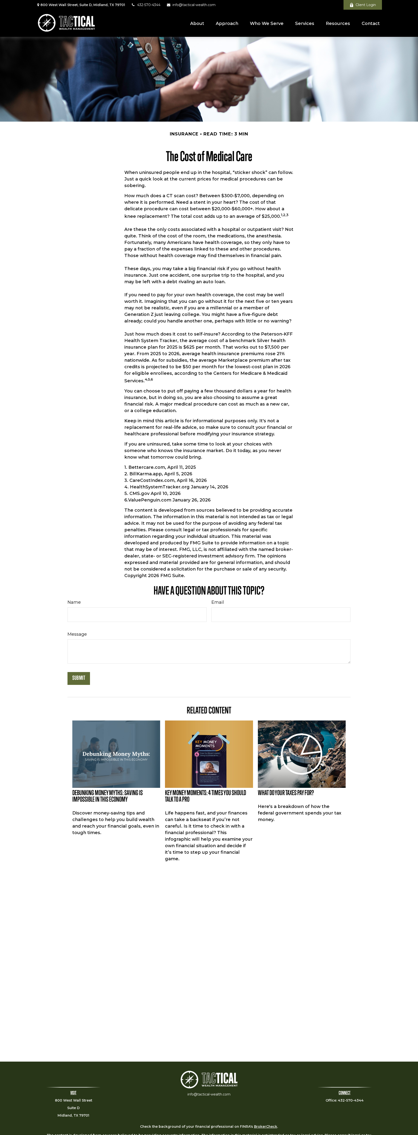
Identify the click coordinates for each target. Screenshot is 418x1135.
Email (217, 602)
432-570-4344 (148, 5)
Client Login (366, 5)
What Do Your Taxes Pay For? (286, 793)
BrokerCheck (265, 1126)
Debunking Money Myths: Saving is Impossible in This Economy (107, 796)
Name (74, 602)
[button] (197, 23)
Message (77, 634)
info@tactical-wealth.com (194, 5)
